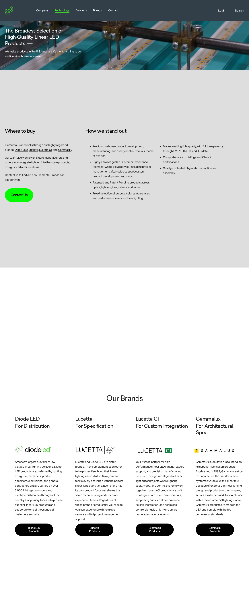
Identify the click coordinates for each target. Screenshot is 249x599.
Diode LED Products (34, 529)
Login (222, 10)
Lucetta (33, 149)
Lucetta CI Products (155, 529)
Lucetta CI (45, 149)
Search (239, 10)
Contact (113, 10)
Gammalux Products (215, 529)
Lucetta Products (94, 529)
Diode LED (21, 149)
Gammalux (64, 149)
